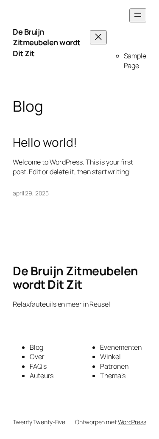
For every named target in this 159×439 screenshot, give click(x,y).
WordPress (132, 422)
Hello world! (45, 142)
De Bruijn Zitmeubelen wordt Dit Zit (47, 42)
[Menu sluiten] (98, 37)
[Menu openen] (137, 15)
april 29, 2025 (31, 193)
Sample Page (135, 60)
